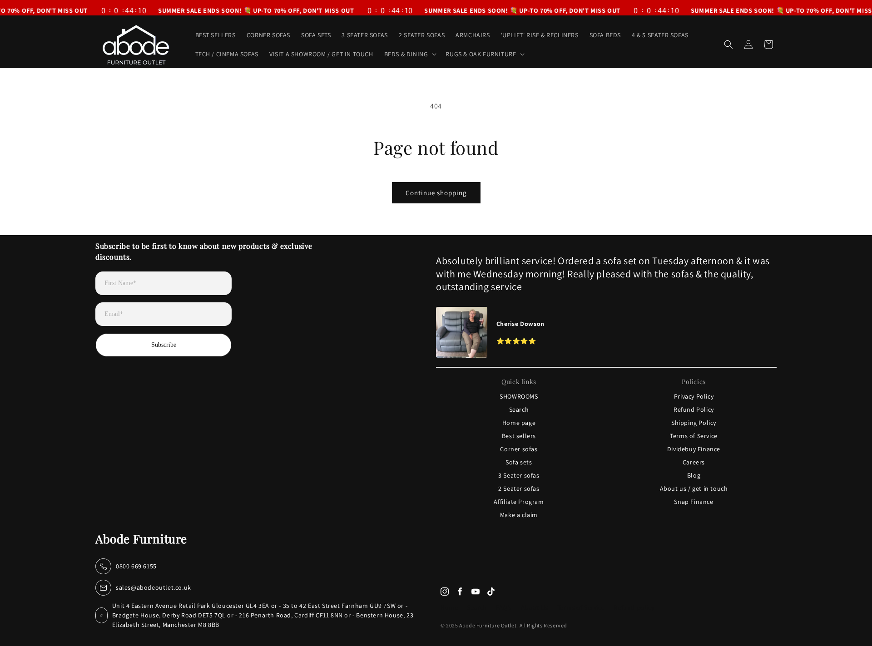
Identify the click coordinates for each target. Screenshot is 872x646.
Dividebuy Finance (693, 449)
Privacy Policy (693, 396)
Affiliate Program (519, 502)
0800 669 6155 (136, 566)
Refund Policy (694, 409)
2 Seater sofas (518, 488)
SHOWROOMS (519, 396)
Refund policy (634, 607)
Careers (694, 462)
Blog (693, 475)
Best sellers (519, 436)
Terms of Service (694, 436)
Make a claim (519, 515)
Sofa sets (518, 462)
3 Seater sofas (518, 475)
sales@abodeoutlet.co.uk (153, 587)
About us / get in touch (694, 488)
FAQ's (504, 607)
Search (519, 409)
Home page (518, 423)
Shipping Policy (693, 423)
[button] (410, 54)
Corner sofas (518, 449)
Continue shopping (436, 192)
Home (449, 607)
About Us (534, 607)
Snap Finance (693, 502)
